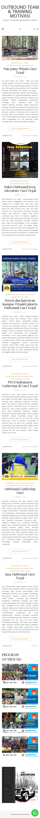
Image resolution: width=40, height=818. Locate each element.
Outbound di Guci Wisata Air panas (19, 294)
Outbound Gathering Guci (20, 491)
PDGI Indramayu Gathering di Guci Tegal (20, 384)
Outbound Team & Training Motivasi (20, 11)
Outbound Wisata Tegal (20, 184)
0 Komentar (34, 646)
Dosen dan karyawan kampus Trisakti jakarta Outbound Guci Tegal (20, 304)
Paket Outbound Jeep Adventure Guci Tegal (20, 189)
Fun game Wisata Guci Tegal (20, 70)
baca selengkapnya (20, 129)
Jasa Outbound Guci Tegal (20, 576)
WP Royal (27, 814)
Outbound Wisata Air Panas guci (20, 65)
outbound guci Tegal (19, 63)
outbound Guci (7, 135)
